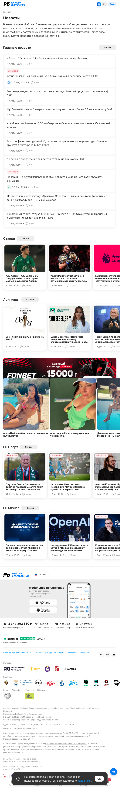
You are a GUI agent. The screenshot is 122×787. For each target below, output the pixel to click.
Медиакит (84, 652)
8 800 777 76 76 (67, 724)
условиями (84, 780)
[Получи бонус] (99, 4)
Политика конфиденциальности (49, 652)
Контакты (72, 652)
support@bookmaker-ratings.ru (23, 728)
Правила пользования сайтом (17, 652)
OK (99, 778)
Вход (112, 4)
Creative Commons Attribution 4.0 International (66, 743)
